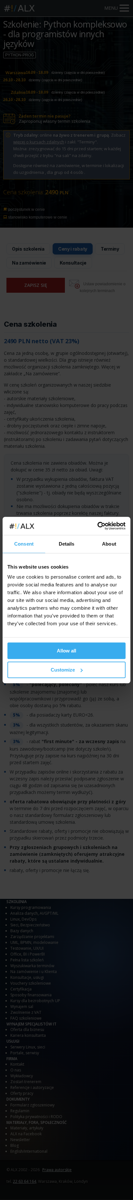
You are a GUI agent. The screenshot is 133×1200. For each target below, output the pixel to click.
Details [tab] (67, 544)
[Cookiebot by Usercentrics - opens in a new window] (97, 526)
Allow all (66, 650)
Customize (63, 670)
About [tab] (109, 544)
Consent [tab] (24, 544)
